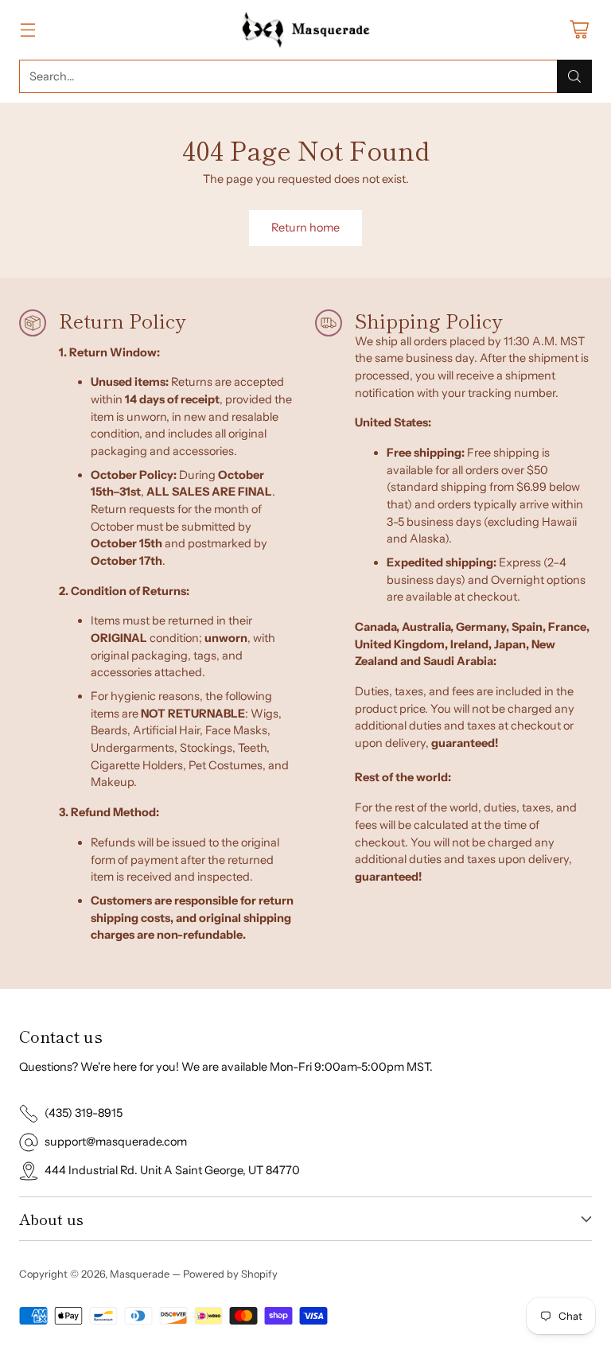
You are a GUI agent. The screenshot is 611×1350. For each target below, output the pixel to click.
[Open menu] (27, 30)
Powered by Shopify (230, 1274)
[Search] (574, 76)
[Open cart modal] (578, 30)
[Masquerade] (306, 29)
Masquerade (139, 1274)
